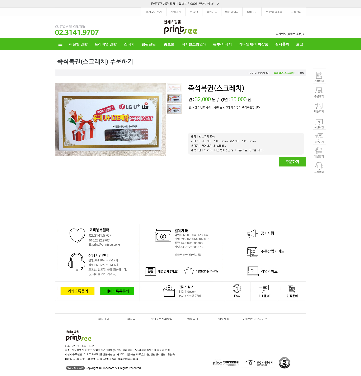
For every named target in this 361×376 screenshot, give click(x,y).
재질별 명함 (78, 44)
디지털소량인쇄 (194, 44)
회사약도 (132, 318)
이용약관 (192, 318)
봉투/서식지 (222, 44)
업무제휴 (223, 318)
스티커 (129, 44)
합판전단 (149, 44)
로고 (299, 44)
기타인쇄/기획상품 (253, 44)
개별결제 (175, 11)
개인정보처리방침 (161, 318)
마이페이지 (232, 11)
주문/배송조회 (274, 11)
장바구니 (252, 11)
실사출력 (282, 44)
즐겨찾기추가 (154, 11)
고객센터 (296, 11)
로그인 (194, 11)
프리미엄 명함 (105, 44)
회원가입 (211, 11)
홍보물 (169, 44)
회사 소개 (104, 318)
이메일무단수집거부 (255, 318)
